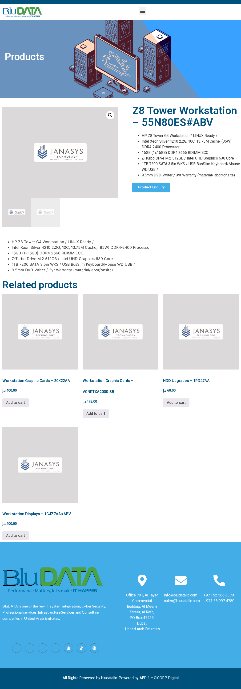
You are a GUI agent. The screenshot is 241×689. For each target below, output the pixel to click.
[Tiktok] (81, 648)
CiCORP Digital (166, 678)
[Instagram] (16, 648)
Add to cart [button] (15, 402)
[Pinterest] (94, 648)
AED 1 (145, 678)
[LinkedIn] (55, 648)
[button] (142, 11)
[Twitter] (42, 648)
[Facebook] (29, 648)
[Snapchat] (68, 648)
